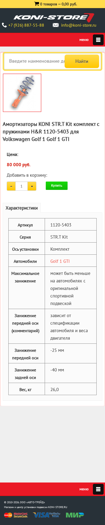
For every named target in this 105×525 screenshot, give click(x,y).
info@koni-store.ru (78, 25)
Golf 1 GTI (60, 261)
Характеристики (22, 208)
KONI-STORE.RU (57, 507)
